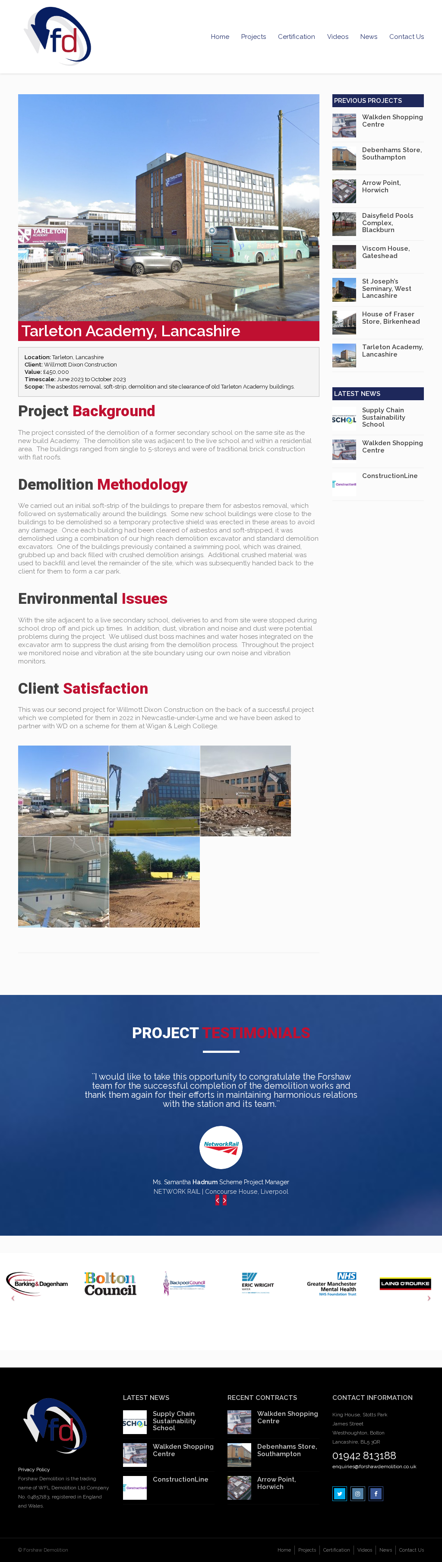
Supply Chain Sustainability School (383, 417)
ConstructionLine (390, 476)
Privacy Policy (34, 1469)
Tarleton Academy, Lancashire (392, 350)
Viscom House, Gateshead (386, 252)
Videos (337, 37)
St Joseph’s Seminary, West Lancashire (386, 288)
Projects (253, 37)
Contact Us (406, 37)
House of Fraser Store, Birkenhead (391, 317)
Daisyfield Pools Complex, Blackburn (388, 223)
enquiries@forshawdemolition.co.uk (374, 1466)
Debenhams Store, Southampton (392, 153)
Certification (296, 37)
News (368, 37)
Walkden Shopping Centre (392, 120)
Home (220, 37)
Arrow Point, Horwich (381, 186)
